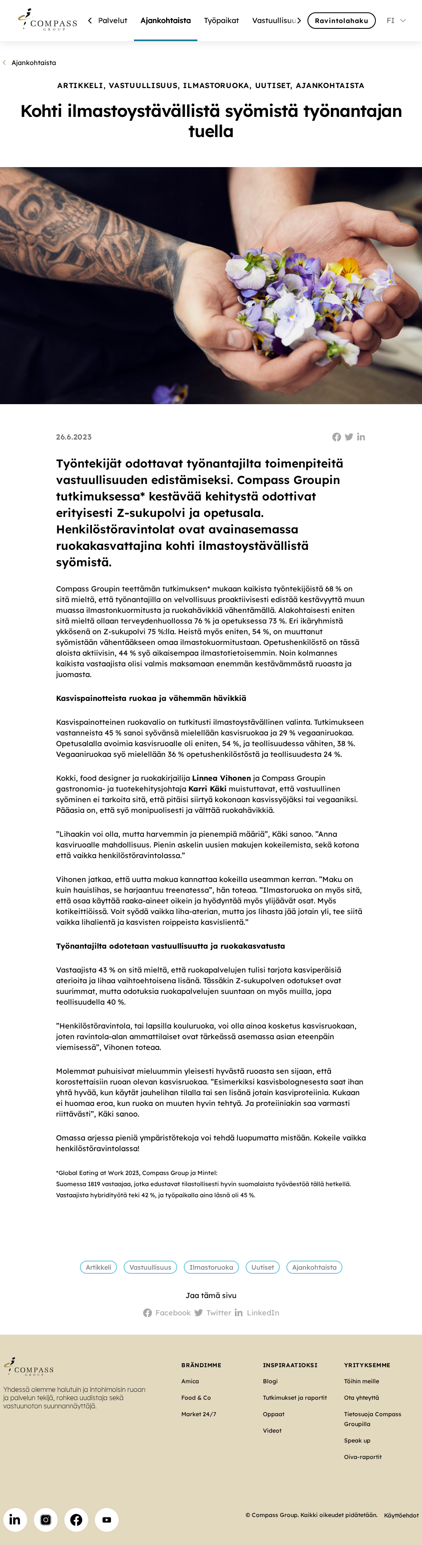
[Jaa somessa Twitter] (349, 437)
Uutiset (262, 1267)
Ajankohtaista (166, 20)
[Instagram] (46, 1520)
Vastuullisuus (276, 20)
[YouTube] (107, 1520)
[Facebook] (76, 1520)
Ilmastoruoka (211, 1267)
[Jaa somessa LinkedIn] (361, 437)
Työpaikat (221, 20)
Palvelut (112, 20)
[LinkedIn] (15, 1520)
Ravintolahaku (341, 20)
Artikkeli (98, 1267)
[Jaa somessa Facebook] (336, 437)
